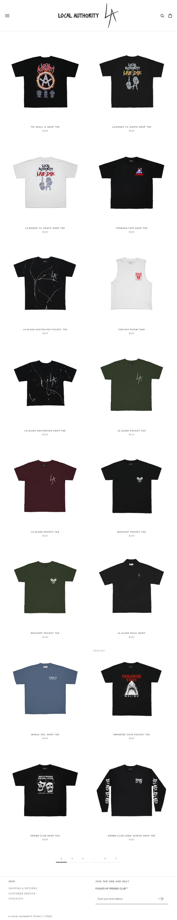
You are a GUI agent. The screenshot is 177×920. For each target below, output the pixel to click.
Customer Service (22, 893)
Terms (48, 916)
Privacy (37, 916)
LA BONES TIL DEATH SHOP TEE (131, 127)
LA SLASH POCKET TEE (132, 431)
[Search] (162, 15)
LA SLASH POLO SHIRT (132, 633)
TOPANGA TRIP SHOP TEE (132, 228)
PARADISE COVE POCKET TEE (131, 734)
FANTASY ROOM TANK (131, 329)
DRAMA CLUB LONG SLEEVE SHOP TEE (131, 836)
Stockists (16, 899)
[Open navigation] (7, 15)
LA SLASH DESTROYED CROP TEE (45, 431)
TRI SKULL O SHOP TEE (45, 127)
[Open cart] (170, 16)
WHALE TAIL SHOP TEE (45, 734)
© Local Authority (20, 916)
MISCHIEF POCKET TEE (131, 532)
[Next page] (115, 858)
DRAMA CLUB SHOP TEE (45, 836)
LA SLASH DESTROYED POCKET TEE (45, 329)
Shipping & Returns (23, 888)
